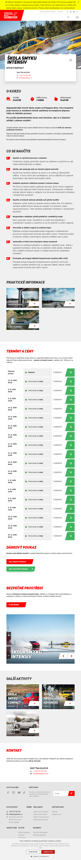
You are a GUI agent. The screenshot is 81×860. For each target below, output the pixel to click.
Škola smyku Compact (40, 811)
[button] (40, 856)
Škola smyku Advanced (41, 817)
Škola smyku (38, 807)
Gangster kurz (56, 814)
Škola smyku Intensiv (40, 814)
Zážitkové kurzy (58, 807)
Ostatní (21, 828)
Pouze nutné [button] (33, 852)
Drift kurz (55, 811)
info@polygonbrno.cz (25, 78)
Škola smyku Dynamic (40, 819)
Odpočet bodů (11, 828)
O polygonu (22, 837)
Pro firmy (21, 835)
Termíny (29, 807)
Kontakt (60, 11)
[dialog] (40, 849)
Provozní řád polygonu (40, 832)
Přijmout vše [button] (48, 852)
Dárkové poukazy (24, 832)
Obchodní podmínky (39, 835)
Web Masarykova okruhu (48, 11)
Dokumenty (37, 828)
